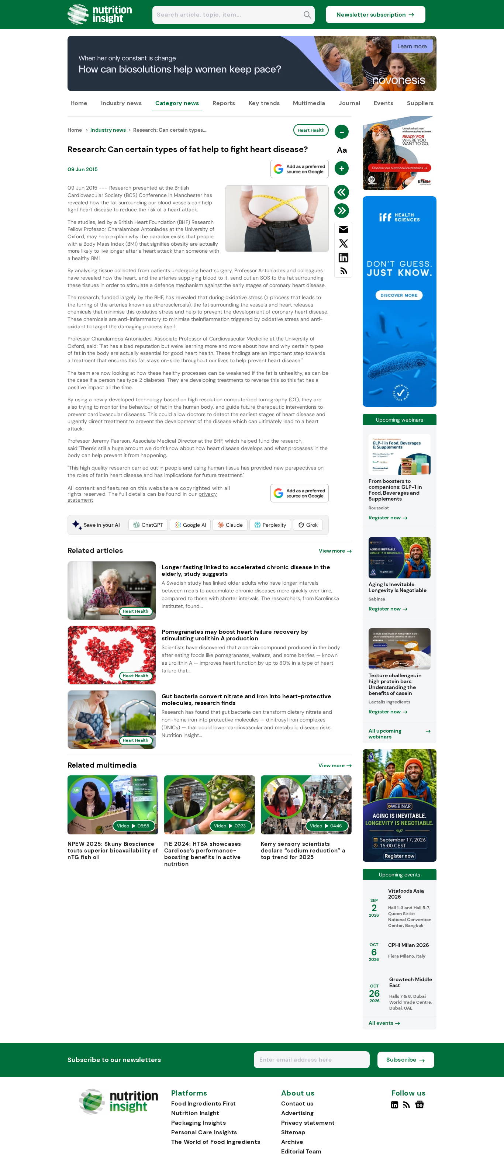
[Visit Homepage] (100, 26)
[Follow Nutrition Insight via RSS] (407, 1108)
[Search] (307, 15)
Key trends (264, 103)
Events (383, 103)
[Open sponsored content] (252, 89)
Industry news (121, 103)
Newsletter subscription (371, 14)
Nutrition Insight (195, 1113)
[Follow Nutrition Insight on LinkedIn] (394, 1108)
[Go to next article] (343, 210)
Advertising (297, 1113)
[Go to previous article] (343, 192)
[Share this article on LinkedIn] (343, 259)
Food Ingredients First (203, 1103)
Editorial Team (301, 1151)
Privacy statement (308, 1122)
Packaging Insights (198, 1122)
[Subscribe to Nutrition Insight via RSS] (343, 273)
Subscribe (401, 1059)
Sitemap (293, 1132)
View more (332, 551)
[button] (148, 525)
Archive (292, 1141)
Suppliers (420, 103)
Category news (177, 103)
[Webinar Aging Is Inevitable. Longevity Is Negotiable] (399, 859)
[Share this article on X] (343, 245)
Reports (224, 103)
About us (298, 1093)
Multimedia (309, 103)
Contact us (297, 1103)
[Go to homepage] (118, 1112)
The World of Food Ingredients (215, 1141)
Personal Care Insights (204, 1132)
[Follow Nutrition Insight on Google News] (420, 1108)
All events (381, 1023)
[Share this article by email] (343, 231)
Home (78, 103)
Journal (349, 103)
